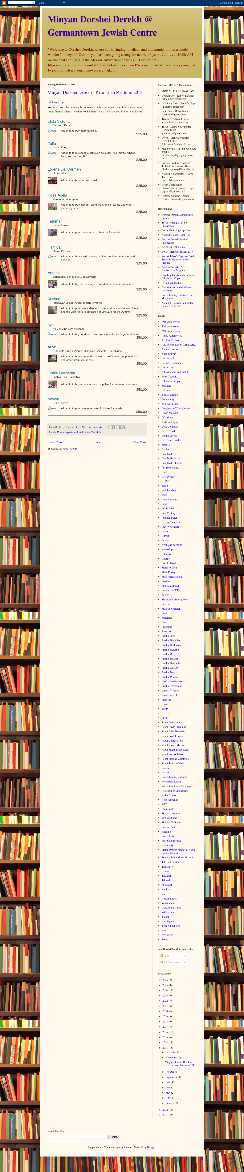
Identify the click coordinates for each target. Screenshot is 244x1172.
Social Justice (83, 432)
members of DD (170, 590)
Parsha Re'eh (168, 636)
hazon (165, 485)
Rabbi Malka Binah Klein (175, 749)
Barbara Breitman (171, 363)
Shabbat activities (171, 813)
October (170, 1072)
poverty (166, 713)
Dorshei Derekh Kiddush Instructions (175, 240)
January (170, 1103)
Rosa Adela (57, 195)
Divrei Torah (169, 431)
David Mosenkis (170, 413)
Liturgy (166, 558)
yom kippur (168, 921)
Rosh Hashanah (170, 799)
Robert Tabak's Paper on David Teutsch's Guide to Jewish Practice (178, 259)
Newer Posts (55, 442)
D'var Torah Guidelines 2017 (177, 251)
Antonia (54, 272)
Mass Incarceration (172, 576)
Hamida (54, 247)
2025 (165, 985)
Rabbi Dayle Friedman (174, 727)
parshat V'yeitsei (170, 690)
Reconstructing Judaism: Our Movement (177, 296)
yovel (164, 930)
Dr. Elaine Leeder (171, 440)
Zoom (165, 939)
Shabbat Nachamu (171, 822)
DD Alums (167, 417)
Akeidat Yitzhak (170, 340)
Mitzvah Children (171, 608)
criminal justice (170, 404)
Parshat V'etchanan (172, 686)
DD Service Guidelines (174, 247)
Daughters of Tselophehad (176, 408)
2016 (165, 1032)
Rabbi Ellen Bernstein (173, 731)
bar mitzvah (168, 358)
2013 (165, 1047)
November (172, 1057)
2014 (165, 1042)
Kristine (54, 298)
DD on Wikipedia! (172, 283)
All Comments (171, 962)
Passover (166, 699)
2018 (165, 1021)
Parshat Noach (169, 672)
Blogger (151, 1147)
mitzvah (166, 604)
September (172, 1077)
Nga (51, 324)
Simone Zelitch (170, 827)
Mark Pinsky (168, 572)
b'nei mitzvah (169, 353)
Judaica (165, 540)
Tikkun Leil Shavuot (173, 862)
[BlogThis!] (113, 427)
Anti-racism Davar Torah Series (179, 344)
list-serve (166, 554)
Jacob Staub (168, 508)
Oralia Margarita (61, 373)
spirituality (167, 845)
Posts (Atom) (70, 448)
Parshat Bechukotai (172, 645)
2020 (165, 1011)
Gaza (164, 472)
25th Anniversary (171, 322)
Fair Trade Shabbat (172, 463)
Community (168, 399)
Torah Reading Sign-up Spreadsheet (174, 224)
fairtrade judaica (170, 467)
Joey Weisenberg (171, 526)
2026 (165, 980)
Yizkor (165, 916)
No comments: (95, 427)
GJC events (168, 476)
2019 (165, 1016)
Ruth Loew (168, 809)
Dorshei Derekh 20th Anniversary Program (173, 268)
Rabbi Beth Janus (171, 722)
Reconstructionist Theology (176, 786)
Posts (166, 955)
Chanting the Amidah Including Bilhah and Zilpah (179, 276)
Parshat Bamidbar (171, 640)
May (168, 1092)
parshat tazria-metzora (173, 681)
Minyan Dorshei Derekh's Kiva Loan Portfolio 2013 (95, 92)
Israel (165, 504)
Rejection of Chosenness (175, 790)
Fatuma (54, 221)
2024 (165, 990)
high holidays (169, 490)
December (171, 1052)
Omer (165, 622)
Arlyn (52, 347)
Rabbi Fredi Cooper (172, 736)
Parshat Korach (170, 667)
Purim (165, 718)
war (164, 894)
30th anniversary (171, 326)
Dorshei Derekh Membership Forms (177, 216)
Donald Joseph (169, 435)
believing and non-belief (175, 372)
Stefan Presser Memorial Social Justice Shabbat (179, 851)
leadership (167, 549)
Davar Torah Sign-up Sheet (176, 230)
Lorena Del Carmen (64, 169)
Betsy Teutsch (169, 376)
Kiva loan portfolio (66, 432)
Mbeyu (53, 399)
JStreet (165, 536)
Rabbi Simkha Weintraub (175, 758)
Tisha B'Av (168, 866)
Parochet (166, 631)
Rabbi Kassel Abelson (173, 745)
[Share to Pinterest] (124, 427)
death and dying (170, 422)
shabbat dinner (169, 818)
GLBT (165, 481)
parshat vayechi (170, 695)
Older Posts (139, 442)
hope (164, 495)
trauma (165, 871)
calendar (166, 390)
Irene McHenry (170, 499)
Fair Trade (167, 454)
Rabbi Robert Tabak (172, 754)
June (168, 1087)
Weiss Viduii (168, 903)
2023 (165, 995)
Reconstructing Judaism (174, 777)
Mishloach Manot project (175, 599)
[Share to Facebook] (121, 427)
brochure (166, 385)
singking (166, 831)
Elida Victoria (59, 121)
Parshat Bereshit (170, 649)
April (169, 1098)
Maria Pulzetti (169, 567)
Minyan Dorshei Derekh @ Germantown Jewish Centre (102, 25)
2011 (165, 1115)
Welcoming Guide (171, 907)
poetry (165, 708)
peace (165, 704)
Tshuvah (166, 880)
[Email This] (110, 427)
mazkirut (166, 581)
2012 (165, 1109)
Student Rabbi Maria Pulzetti (177, 857)
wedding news (169, 898)
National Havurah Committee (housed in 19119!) (177, 304)
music (165, 613)
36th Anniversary (171, 331)
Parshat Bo (167, 654)
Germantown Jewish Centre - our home (177, 288)
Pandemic (167, 627)
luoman (128, 1147)
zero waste (167, 935)
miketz (165, 595)
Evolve (165, 449)
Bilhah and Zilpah (171, 381)
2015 (165, 1037)
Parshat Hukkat (170, 658)
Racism (165, 768)
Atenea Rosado (170, 349)
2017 (165, 1026)
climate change (170, 394)
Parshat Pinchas (170, 677)
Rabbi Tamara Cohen (173, 763)
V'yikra (166, 889)
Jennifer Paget (169, 517)
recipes (165, 772)
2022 (165, 1000)
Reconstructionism (171, 781)
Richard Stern (169, 795)
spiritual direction (171, 840)
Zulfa (52, 143)
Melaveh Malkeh (171, 586)
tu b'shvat (167, 885)
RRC (164, 804)
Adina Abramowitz (172, 335)
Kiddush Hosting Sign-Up (176, 235)
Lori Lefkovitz (170, 563)
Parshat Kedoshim (171, 663)
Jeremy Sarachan (171, 522)
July (168, 1082)
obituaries (167, 617)
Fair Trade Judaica (171, 458)
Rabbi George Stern (172, 740)
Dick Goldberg (170, 426)
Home (98, 442)
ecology (166, 445)
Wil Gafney (168, 912)
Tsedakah (96, 432)
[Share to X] (117, 427)
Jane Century (169, 513)
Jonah (165, 531)
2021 (165, 1006)
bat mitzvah (168, 367)
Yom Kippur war (171, 925)
